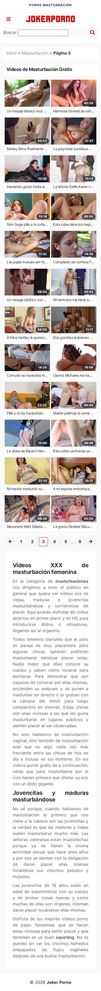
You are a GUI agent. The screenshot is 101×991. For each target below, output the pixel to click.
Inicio (11, 53)
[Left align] (8, 19)
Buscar (10, 32)
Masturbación (35, 53)
